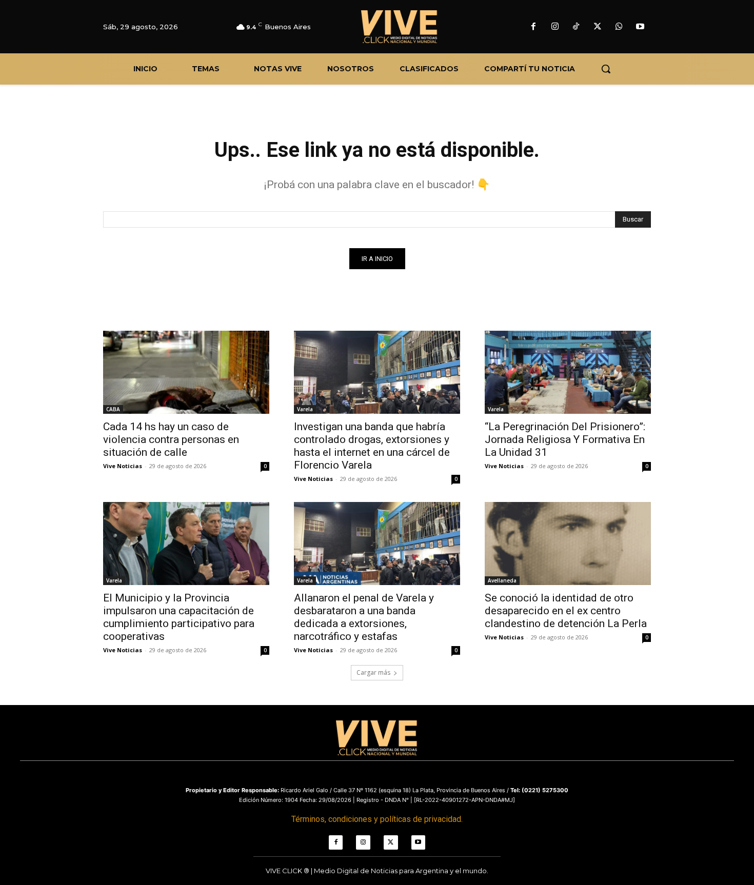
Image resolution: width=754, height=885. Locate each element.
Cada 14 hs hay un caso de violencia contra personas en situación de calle (171, 439)
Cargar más (373, 672)
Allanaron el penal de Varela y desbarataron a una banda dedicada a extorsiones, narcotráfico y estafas (364, 617)
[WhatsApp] (619, 27)
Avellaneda (502, 580)
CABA (113, 409)
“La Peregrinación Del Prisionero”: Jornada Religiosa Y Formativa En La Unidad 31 (565, 439)
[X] (597, 27)
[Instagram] (555, 27)
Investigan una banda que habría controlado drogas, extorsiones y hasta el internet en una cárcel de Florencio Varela (372, 445)
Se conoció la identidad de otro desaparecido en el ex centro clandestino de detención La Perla (566, 611)
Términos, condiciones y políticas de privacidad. (377, 819)
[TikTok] (576, 27)
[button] (605, 68)
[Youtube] (640, 27)
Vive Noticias (122, 466)
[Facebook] (533, 27)
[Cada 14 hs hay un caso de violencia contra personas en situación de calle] (186, 372)
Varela (305, 409)
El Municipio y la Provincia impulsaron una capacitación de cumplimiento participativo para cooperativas (178, 617)
